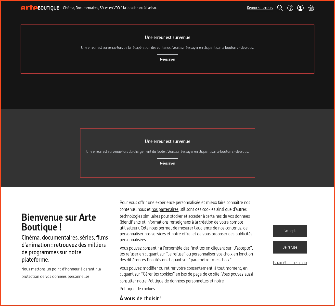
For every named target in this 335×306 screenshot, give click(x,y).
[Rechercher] (280, 8)
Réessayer (167, 59)
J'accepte (290, 230)
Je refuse (290, 247)
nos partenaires (165, 209)
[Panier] (311, 8)
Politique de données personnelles (178, 281)
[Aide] (290, 8)
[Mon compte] (300, 8)
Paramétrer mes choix (290, 262)
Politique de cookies (137, 289)
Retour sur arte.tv (260, 7)
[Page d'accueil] (40, 8)
